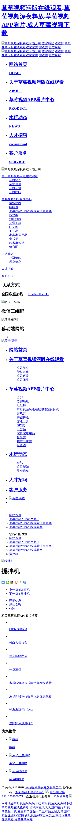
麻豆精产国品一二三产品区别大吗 (40, 811)
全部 (20, 397)
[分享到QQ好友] (11, 582)
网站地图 (8, 803)
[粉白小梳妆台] (40, 622)
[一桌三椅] (40, 662)
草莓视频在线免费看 (15, 807)
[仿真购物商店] (40, 649)
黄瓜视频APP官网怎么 (40, 815)
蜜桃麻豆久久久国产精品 (46, 807)
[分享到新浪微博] (16, 582)
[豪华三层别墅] (19, 755)
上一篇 (19, 589)
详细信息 (15, 600)
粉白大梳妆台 (18, 642)
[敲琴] (13, 739)
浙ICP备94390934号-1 (29, 792)
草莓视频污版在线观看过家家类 (30, 523)
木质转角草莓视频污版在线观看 (30, 683)
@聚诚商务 (61, 796)
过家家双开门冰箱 (21, 709)
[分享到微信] (7, 582)
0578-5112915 (38, 294)
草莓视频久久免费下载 (57, 803)
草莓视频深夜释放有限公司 (43, 787)
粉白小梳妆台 (18, 629)
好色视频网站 (23, 819)
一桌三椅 (15, 669)
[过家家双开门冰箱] (40, 703)
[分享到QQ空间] (20, 582)
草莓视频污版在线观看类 (26, 527)
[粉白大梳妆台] (40, 636)
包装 (12, 608)
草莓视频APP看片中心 (24, 519)
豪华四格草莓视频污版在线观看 (30, 696)
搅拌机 (13, 554)
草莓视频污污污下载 (27, 803)
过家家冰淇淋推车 (21, 723)
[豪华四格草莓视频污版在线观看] (40, 689)
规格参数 (15, 604)
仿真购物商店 (18, 656)
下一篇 (19, 593)
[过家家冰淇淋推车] (40, 716)
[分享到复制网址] (25, 582)
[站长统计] (70, 796)
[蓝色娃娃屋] (18, 771)
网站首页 (18, 349)
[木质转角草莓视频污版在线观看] (40, 676)
